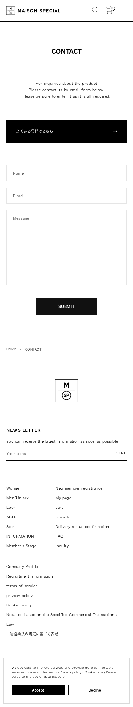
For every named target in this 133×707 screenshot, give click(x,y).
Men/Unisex (17, 497)
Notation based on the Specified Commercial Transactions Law (61, 619)
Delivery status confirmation (82, 526)
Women (13, 488)
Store (11, 526)
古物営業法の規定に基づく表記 (32, 634)
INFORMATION (20, 536)
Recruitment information (29, 576)
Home (11, 349)
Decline (95, 690)
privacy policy (19, 595)
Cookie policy (19, 605)
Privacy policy (70, 672)
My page (63, 497)
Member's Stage (21, 546)
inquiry (62, 546)
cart (59, 507)
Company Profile (22, 566)
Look (11, 507)
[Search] (95, 10)
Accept (38, 690)
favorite (63, 517)
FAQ (59, 536)
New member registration (79, 488)
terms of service (21, 586)
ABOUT (13, 517)
